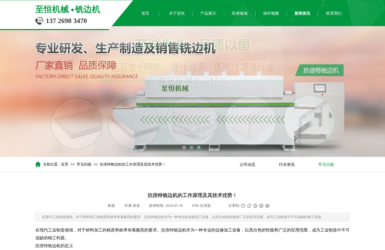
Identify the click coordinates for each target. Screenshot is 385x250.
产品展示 (208, 13)
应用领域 (240, 13)
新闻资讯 (302, 13)
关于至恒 (177, 13)
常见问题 (84, 164)
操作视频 (271, 13)
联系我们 (334, 13)
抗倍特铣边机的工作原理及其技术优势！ (133, 164)
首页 (145, 13)
